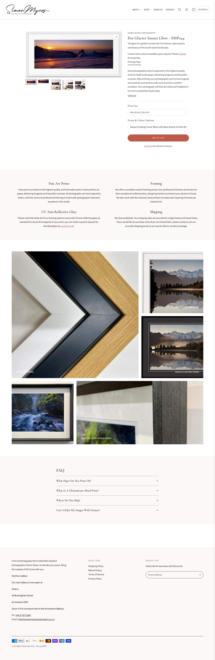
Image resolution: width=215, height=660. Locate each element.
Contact (170, 9)
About (135, 9)
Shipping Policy (95, 566)
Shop (146, 9)
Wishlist (158, 9)
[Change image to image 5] (80, 84)
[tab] (134, 62)
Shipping (148, 146)
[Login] (187, 9)
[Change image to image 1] (31, 81)
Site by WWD (41, 646)
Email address (155, 571)
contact (182, 53)
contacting (66, 226)
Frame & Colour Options (141, 120)
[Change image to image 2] (43, 81)
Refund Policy (95, 570)
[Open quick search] (180, 9)
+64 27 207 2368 (23, 615)
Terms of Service (96, 574)
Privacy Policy (95, 578)
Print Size (133, 105)
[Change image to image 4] (68, 84)
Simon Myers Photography (142, 33)
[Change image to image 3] (55, 84)
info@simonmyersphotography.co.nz (36, 619)
